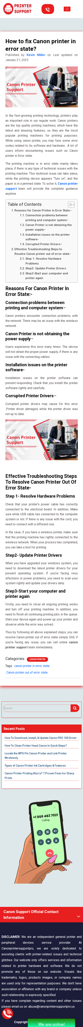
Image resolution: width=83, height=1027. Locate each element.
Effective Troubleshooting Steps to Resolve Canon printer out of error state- (42, 251)
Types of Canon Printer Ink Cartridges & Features (35, 765)
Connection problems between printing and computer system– (47, 218)
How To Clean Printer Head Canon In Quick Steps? (36, 745)
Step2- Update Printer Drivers (45, 268)
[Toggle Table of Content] (69, 204)
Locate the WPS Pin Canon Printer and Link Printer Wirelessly (36, 756)
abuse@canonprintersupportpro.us (51, 1006)
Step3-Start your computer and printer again (46, 276)
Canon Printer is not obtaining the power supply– (48, 227)
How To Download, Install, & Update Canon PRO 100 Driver (41, 737)
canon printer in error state (32, 666)
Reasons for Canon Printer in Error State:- (43, 210)
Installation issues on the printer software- (47, 237)
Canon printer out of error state (27, 672)
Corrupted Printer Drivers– (43, 244)
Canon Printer (37, 659)
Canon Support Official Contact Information (30, 914)
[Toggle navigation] (67, 9)
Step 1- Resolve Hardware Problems (43, 261)
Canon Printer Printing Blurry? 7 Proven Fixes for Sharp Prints (39, 776)
